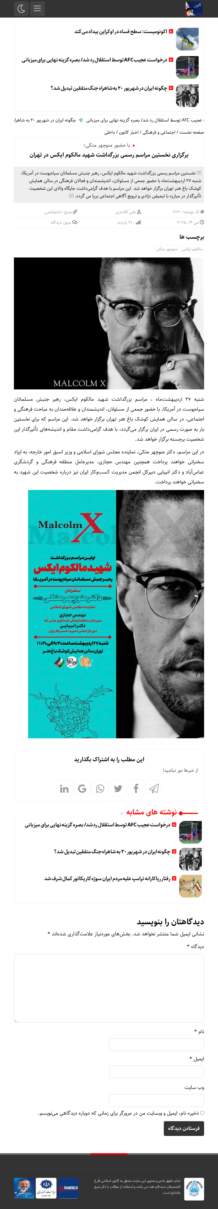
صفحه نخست (191, 132)
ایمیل (196, 1059)
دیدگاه (195, 947)
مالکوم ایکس (192, 249)
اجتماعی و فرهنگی (158, 132)
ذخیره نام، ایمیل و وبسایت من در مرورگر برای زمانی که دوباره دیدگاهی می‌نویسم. (118, 1113)
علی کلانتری (126, 212)
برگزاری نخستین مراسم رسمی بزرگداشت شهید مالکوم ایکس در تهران (109, 155)
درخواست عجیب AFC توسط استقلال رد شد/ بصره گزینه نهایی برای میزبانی (94, 60)
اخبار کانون (129, 132)
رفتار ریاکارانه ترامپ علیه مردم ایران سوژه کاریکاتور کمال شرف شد (107, 878)
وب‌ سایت (194, 1087)
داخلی (109, 132)
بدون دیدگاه (61, 222)
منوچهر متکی (166, 249)
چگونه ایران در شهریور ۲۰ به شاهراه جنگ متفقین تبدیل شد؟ (109, 88)
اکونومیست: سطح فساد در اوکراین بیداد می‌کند (120, 31)
